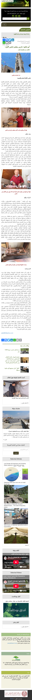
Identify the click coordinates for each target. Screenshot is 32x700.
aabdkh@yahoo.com (7, 333)
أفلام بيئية (16, 551)
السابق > (27, 403)
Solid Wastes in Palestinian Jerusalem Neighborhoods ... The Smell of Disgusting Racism (14, 505)
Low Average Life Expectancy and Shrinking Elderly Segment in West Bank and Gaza (15, 464)
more (26, 545)
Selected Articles (16, 459)
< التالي (22, 403)
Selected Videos (16, 573)
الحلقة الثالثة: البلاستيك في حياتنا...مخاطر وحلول (17, 601)
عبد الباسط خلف (22, 50)
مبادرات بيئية (16, 409)
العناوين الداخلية (26, 43)
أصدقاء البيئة (21, 41)
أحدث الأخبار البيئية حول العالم (16, 378)
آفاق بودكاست (16, 597)
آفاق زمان (16, 622)
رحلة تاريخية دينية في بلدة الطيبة (22, 34)
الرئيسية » (27, 41)
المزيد (5, 439)
